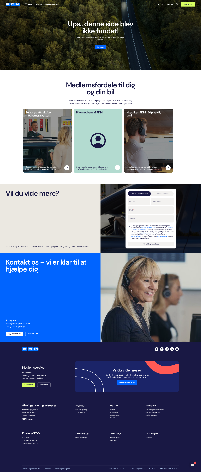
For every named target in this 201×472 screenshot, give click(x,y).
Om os (112, 410)
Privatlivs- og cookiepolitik (31, 469)
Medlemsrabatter (151, 415)
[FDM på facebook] (156, 349)
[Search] (177, 4)
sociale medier (146, 233)
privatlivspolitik (162, 237)
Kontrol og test (115, 438)
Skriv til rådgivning (81, 410)
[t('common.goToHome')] (30, 349)
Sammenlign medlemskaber (155, 410)
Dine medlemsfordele (153, 412)
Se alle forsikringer (81, 438)
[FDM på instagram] (167, 349)
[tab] (139, 193)
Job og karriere (115, 415)
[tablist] (151, 193)
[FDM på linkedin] (172, 349)
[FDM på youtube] (177, 349)
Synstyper (113, 440)
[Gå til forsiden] (13, 4)
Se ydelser (149, 438)
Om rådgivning (80, 412)
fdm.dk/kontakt (136, 237)
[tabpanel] (151, 222)
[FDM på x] (162, 349)
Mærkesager (114, 412)
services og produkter (148, 228)
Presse (112, 418)
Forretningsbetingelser (62, 469)
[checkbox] (129, 226)
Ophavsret (47, 469)
